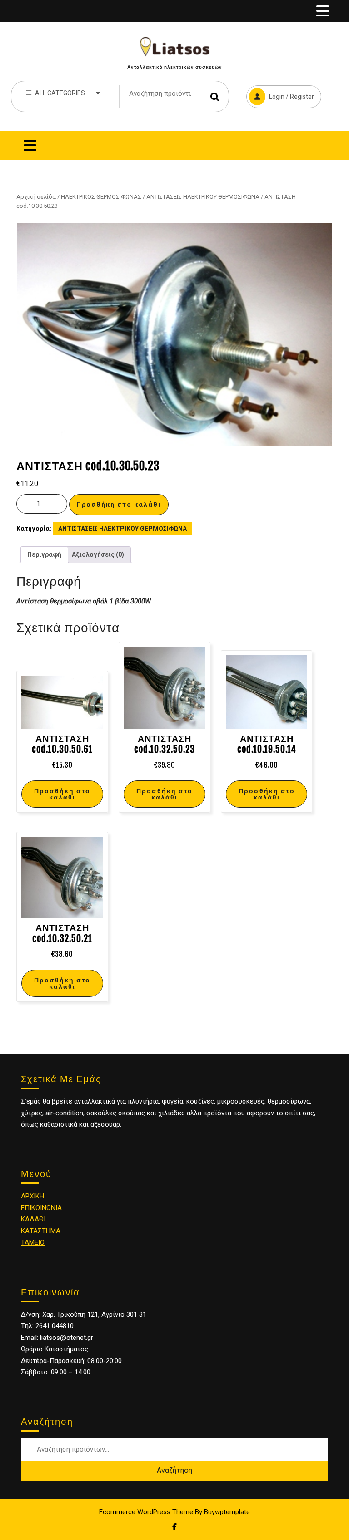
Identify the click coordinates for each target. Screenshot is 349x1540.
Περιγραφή (44, 554)
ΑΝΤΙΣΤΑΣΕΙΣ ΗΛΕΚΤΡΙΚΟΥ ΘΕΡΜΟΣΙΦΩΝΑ (202, 196)
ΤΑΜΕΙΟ (33, 1242)
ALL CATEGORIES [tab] (60, 93)
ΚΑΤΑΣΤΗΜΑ (40, 1231)
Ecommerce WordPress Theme (146, 1512)
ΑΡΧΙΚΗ (32, 1196)
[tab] (323, 11)
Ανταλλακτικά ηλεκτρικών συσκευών (174, 66)
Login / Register (280, 92)
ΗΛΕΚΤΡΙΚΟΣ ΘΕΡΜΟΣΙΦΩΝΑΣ (101, 196)
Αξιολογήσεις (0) (98, 554)
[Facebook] (174, 1527)
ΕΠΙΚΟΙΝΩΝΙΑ (41, 1208)
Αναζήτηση (214, 96)
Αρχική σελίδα (36, 196)
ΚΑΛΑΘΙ (33, 1219)
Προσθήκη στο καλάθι (118, 504)
